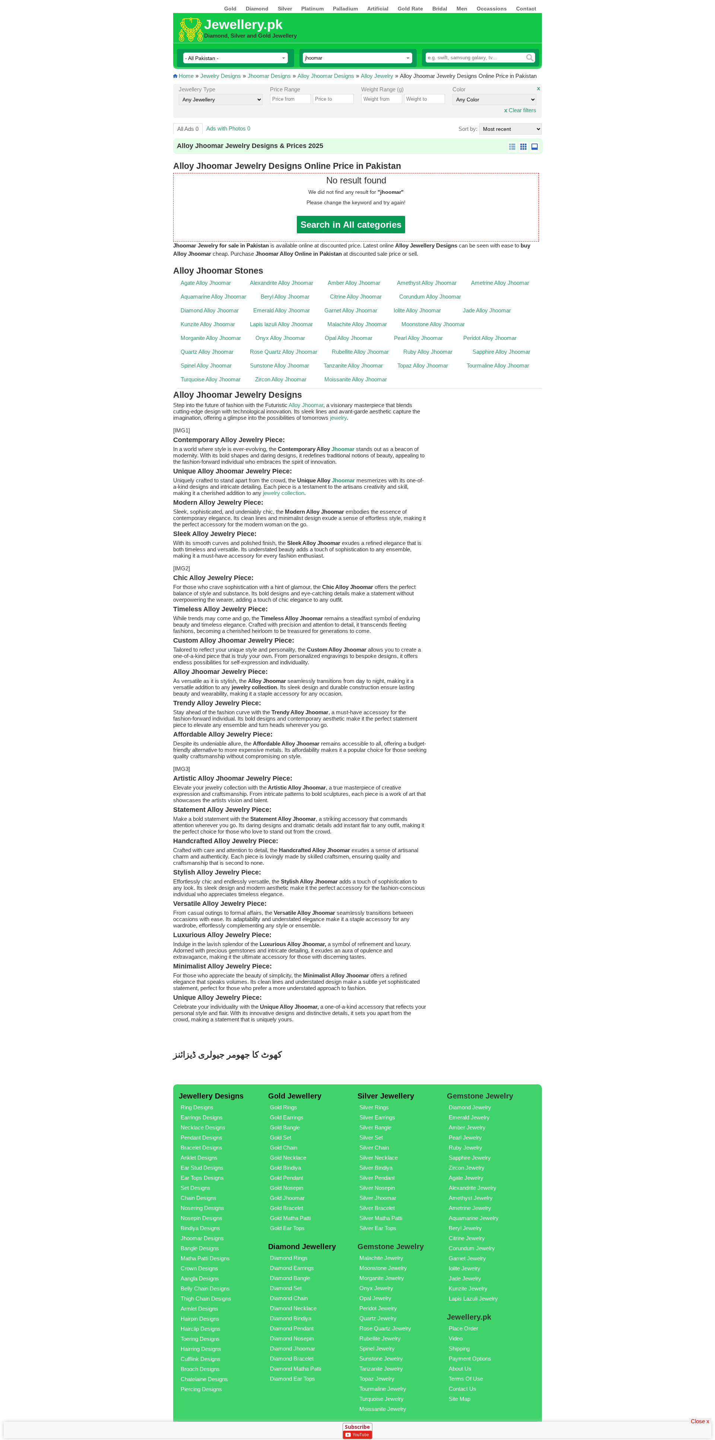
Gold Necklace (288, 1157)
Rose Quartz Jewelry (385, 1328)
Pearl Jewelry (465, 1137)
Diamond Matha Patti (295, 1368)
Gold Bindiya (285, 1168)
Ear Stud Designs (202, 1168)
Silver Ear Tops (377, 1228)
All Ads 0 (187, 129)
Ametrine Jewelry (470, 1208)
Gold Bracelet (286, 1208)
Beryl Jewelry (465, 1228)
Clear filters (520, 110)
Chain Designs (198, 1198)
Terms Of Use (466, 1379)
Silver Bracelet (377, 1208)
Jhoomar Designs (269, 76)
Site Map (459, 1399)
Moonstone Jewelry (383, 1268)
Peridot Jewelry (378, 1308)
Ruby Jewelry (465, 1147)
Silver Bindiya (376, 1168)
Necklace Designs (203, 1127)
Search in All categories (351, 225)
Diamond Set (286, 1288)
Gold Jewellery (294, 1096)
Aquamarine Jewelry (474, 1218)
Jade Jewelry (465, 1278)
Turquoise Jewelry (381, 1399)
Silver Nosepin (377, 1188)
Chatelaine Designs (204, 1379)
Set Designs (195, 1188)
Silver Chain (374, 1147)
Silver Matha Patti (380, 1218)
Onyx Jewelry (376, 1288)
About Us (460, 1368)
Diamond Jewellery (302, 1246)
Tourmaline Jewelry (382, 1389)
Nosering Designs (202, 1208)
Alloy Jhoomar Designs (326, 76)
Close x (700, 1421)
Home (186, 76)
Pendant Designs (201, 1137)
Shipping (459, 1348)
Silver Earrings (377, 1117)
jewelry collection (283, 493)
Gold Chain (283, 1147)
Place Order (463, 1328)
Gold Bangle (285, 1127)
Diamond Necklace (293, 1308)
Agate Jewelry (466, 1178)
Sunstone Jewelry (381, 1358)
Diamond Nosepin (292, 1338)
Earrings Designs (202, 1117)
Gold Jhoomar (287, 1198)
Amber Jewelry (467, 1127)
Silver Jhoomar (377, 1198)
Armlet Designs (199, 1308)
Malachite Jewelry (381, 1258)
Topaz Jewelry (376, 1379)
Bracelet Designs (201, 1147)
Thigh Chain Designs (206, 1298)
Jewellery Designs (211, 1096)
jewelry (338, 418)
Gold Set (280, 1137)
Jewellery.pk (243, 24)
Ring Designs (197, 1107)
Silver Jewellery (386, 1096)
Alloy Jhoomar (305, 405)
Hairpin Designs (200, 1318)
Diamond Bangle (290, 1278)
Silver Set (371, 1137)
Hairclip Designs (200, 1329)
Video (456, 1338)
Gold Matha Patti (290, 1218)
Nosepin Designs (201, 1218)
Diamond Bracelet (292, 1358)
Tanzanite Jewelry (381, 1368)
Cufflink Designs (200, 1359)
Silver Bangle (375, 1127)
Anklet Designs (199, 1157)
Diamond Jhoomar (292, 1348)
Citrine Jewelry (467, 1238)
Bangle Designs (200, 1248)
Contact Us (462, 1389)
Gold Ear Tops (287, 1228)
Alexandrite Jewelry (472, 1188)
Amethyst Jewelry (471, 1198)
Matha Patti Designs (205, 1258)
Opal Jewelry (375, 1298)
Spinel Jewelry (377, 1348)
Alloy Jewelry (377, 76)
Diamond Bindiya (290, 1318)
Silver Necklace (378, 1157)
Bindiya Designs (200, 1228)
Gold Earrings (287, 1117)
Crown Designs (199, 1268)
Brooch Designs (200, 1369)
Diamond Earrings (292, 1268)
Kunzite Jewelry (468, 1288)
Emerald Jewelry (469, 1117)
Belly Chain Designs (205, 1288)
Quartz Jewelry (378, 1318)
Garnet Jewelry (467, 1258)
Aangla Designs (200, 1278)
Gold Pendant (286, 1178)
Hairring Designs (201, 1349)
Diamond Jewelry (470, 1107)
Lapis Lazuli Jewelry (473, 1298)
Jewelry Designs (220, 76)
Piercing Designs (201, 1389)
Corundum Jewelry (472, 1248)
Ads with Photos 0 (228, 128)
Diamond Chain (289, 1298)
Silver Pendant (377, 1178)
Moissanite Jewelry (382, 1409)
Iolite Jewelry (464, 1268)
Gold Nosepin (286, 1188)
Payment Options (470, 1358)
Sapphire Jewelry (470, 1157)
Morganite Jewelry (381, 1278)
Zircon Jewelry (466, 1168)
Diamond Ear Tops (292, 1379)
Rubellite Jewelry (380, 1338)
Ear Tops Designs (202, 1178)
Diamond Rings (289, 1258)
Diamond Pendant (292, 1328)
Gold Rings (283, 1107)
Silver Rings (374, 1107)
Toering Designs (200, 1339)
